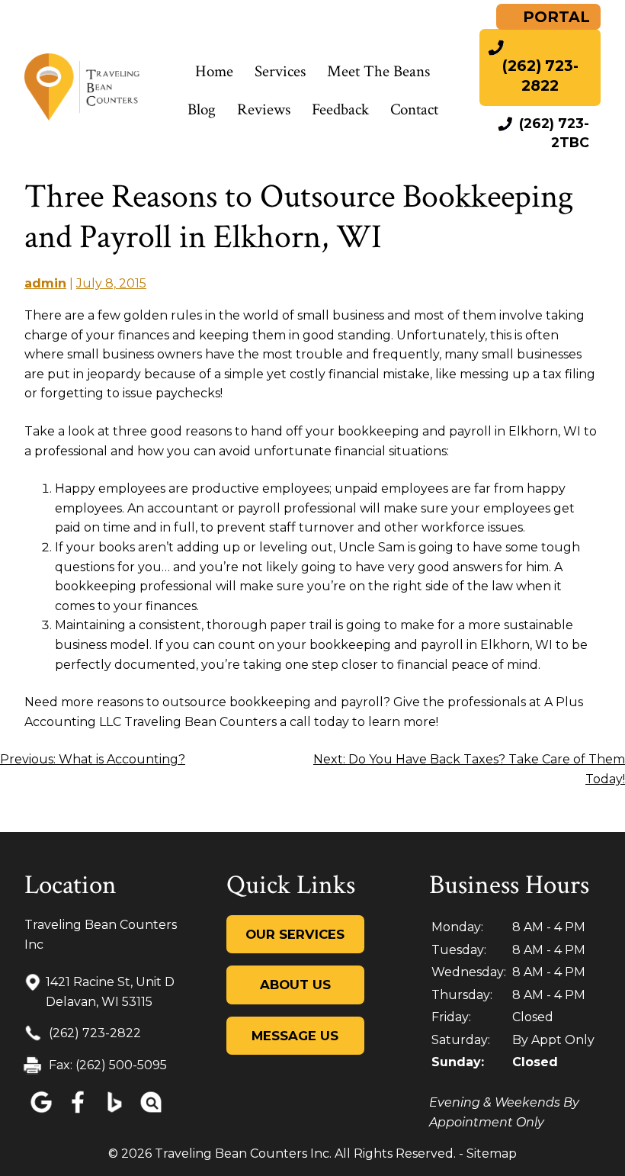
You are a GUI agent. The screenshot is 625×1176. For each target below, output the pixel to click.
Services (280, 71)
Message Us (295, 1035)
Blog (202, 109)
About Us (295, 984)
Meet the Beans (378, 71)
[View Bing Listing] (114, 1113)
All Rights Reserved (394, 1153)
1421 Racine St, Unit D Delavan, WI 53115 (110, 992)
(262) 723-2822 (93, 1033)
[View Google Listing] (41, 1113)
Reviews (263, 109)
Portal (554, 17)
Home (214, 71)
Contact (414, 109)
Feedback (340, 109)
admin (45, 283)
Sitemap (491, 1153)
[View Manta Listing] (151, 1113)
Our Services (295, 934)
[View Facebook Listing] (78, 1113)
